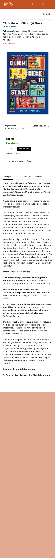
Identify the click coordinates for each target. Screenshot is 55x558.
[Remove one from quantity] (7, 148)
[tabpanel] (27, 284)
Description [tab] (8, 176)
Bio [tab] (18, 176)
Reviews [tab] (38, 176)
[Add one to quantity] (15, 148)
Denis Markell (9, 26)
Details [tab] (27, 176)
